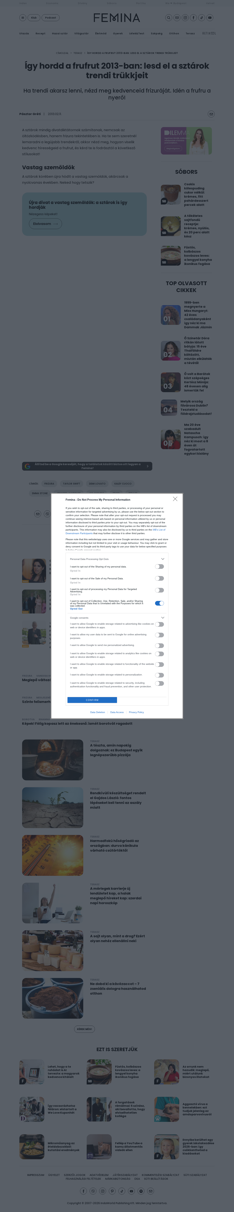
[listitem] (117, 559)
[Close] (176, 500)
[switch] (159, 566)
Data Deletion (97, 712)
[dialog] (117, 606)
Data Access (117, 712)
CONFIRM (92, 700)
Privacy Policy (136, 712)
